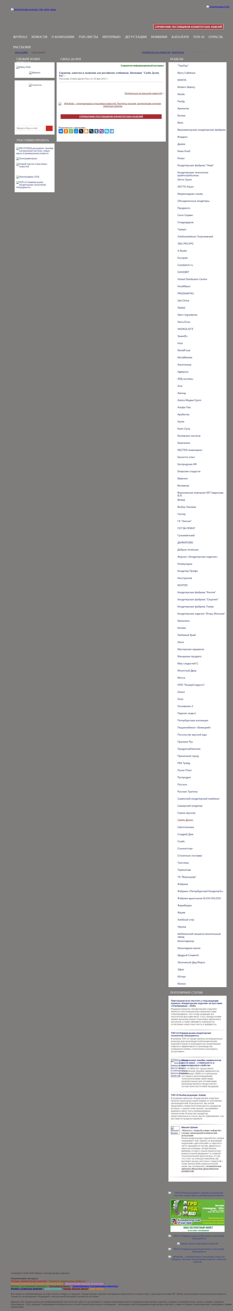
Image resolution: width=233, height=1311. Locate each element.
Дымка (181, 144)
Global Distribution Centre (192, 279)
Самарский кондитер (189, 805)
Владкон (182, 136)
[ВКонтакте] (61, 131)
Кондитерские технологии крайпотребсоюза (192, 173)
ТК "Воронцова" (186, 876)
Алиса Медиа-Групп (189, 400)
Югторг (181, 976)
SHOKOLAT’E (185, 329)
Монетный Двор (186, 670)
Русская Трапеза (187, 791)
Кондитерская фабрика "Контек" (196, 592)
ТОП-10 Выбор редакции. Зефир (188, 1095)
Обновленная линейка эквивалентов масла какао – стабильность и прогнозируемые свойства (201, 1063)
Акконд (181, 393)
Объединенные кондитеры (193, 200)
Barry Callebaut (186, 72)
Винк (180, 122)
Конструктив (184, 578)
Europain (182, 257)
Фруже (181, 912)
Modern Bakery (186, 87)
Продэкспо (183, 208)
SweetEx (182, 336)
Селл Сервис (185, 215)
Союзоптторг (185, 848)
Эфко (180, 969)
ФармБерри (184, 905)
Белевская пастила (188, 435)
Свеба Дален (185, 820)
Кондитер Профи (187, 570)
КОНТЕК (182, 585)
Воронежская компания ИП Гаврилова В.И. (200, 493)
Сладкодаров (185, 222)
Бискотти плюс (186, 457)
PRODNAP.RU (185, 293)
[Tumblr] (96, 131)
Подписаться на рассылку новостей (143, 93)
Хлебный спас (185, 919)
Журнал (20, 37)
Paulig (181, 101)
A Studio (182, 250)
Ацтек (180, 421)
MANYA (181, 79)
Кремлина (183, 620)
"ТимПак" (182, 65)
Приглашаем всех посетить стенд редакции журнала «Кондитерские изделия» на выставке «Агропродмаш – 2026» (196, 1003)
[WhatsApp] (71, 131)
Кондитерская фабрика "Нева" (195, 165)
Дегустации (136, 37)
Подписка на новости (156, 52)
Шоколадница (185, 941)
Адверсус (183, 371)
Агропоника (184, 364)
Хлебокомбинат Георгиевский (195, 236)
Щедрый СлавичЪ (188, 955)
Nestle (181, 94)
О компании (63, 37)
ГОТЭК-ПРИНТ (186, 528)
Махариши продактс (189, 656)
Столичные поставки (189, 855)
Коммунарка (184, 563)
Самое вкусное (186, 812)
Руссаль (182, 784)
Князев (181, 627)
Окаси (181, 691)
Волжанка (183, 485)
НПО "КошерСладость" (191, 684)
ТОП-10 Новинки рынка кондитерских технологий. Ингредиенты (191, 1034)
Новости (39, 37)
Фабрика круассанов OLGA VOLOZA (199, 898)
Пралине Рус (185, 741)
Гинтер (181, 514)
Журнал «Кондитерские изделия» (197, 556)
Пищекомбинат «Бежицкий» (194, 727)
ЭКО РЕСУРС (185, 243)
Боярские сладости (188, 471)
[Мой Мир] (76, 131)
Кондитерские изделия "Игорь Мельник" (201, 613)
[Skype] (106, 131)
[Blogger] (86, 131)
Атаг (180, 385)
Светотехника (185, 827)
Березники (183, 442)
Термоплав (184, 869)
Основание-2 (185, 706)
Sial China (183, 300)
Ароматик (183, 108)
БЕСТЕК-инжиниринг (189, 449)
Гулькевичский (186, 535)
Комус (181, 158)
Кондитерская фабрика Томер (195, 606)
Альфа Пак (184, 407)
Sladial (181, 307)
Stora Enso (183, 321)
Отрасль (216, 37)
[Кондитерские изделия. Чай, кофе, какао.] (35, 13)
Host (180, 343)
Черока (181, 926)
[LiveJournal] (91, 131)
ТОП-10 (198, 37)
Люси (180, 642)
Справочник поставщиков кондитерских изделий (188, 26)
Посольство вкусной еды (192, 734)
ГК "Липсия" (184, 521)
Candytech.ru (185, 264)
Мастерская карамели (190, 649)
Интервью (111, 37)
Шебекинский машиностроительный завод (199, 934)
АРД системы (185, 378)
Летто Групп (184, 179)
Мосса (181, 677)
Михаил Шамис (189, 1127)
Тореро (181, 229)
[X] (81, 131)
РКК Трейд (183, 763)
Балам (181, 115)
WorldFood (183, 350)
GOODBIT (183, 272)
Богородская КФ (187, 464)
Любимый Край (186, 635)
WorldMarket (184, 357)
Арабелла (183, 414)
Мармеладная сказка (190, 193)
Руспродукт (184, 777)
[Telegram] (112, 131)
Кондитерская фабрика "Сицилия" (197, 599)
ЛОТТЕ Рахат (185, 186)
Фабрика (182, 884)
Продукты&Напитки (188, 748)
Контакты (178, 52)
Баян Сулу (183, 428)
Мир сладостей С (187, 663)
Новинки (159, 37)
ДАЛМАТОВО (185, 542)
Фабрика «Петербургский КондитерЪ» (200, 891)
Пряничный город (188, 755)
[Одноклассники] (66, 131)
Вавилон (182, 478)
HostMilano (183, 286)
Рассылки (22, 47)
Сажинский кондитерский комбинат (198, 798)
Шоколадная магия (188, 948)
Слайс (181, 841)
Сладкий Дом (185, 834)
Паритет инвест (186, 713)
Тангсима (183, 862)
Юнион (181, 983)
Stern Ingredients (187, 314)
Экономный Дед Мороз (191, 962)
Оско (180, 699)
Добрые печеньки (187, 549)
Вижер (181, 499)
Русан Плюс (184, 770)
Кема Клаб (183, 151)
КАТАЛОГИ (180, 37)
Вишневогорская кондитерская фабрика (201, 129)
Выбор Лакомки (186, 506)
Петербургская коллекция (192, 720)
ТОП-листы (88, 37)
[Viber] (101, 131)
